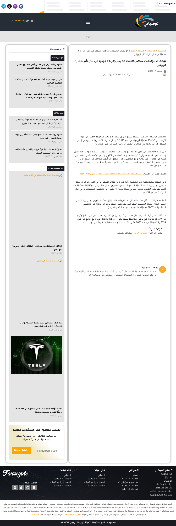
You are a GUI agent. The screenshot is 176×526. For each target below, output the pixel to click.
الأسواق (151, 51)
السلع (141, 51)
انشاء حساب (17, 21)
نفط (132, 51)
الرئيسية (162, 51)
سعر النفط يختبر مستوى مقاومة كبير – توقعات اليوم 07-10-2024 (111, 174)
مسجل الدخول (140, 233)
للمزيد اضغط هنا (72, 515)
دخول (28, 21)
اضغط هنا (35, 515)
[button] (88, 21)
